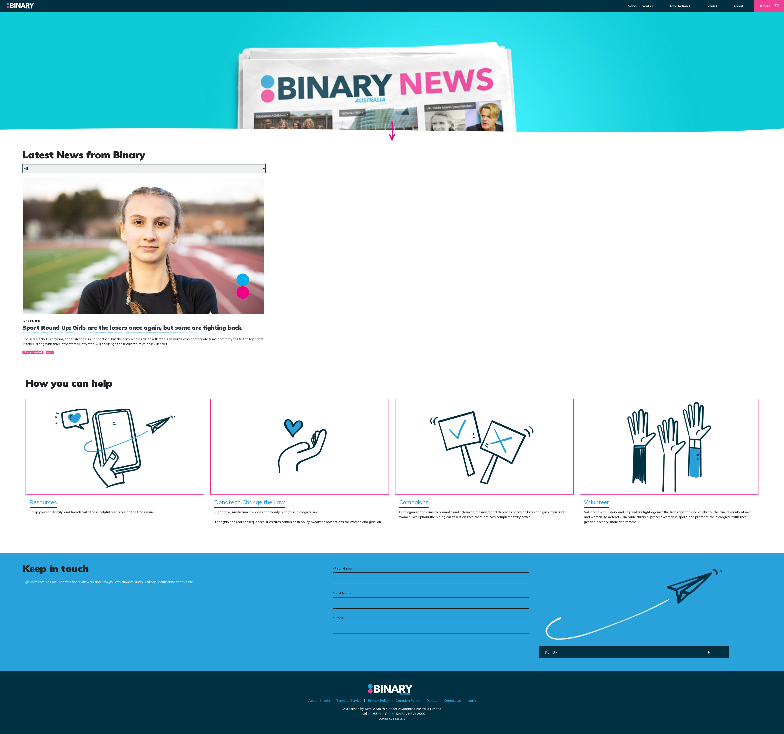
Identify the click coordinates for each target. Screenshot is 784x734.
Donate (432, 700)
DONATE (766, 6)
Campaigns (414, 502)
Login (471, 700)
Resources (43, 502)
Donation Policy (408, 700)
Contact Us (452, 700)
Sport (50, 352)
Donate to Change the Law (249, 502)
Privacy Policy (378, 700)
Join (327, 700)
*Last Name (342, 593)
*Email (338, 618)
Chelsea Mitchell (32, 352)
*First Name (342, 568)
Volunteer (596, 502)
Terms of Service (348, 700)
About (312, 700)
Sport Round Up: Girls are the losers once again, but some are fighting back (132, 327)
